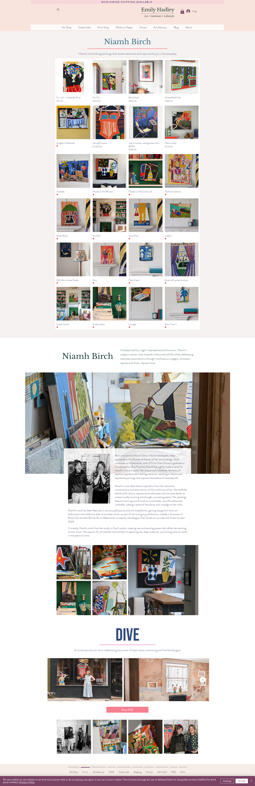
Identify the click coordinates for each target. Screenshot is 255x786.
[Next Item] (203, 680)
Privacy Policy (27, 782)
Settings (227, 781)
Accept (241, 781)
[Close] (251, 781)
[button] (182, 11)
